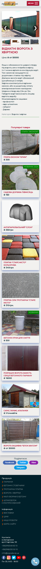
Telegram (20, 468)
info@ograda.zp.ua (10, 553)
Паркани (8, 482)
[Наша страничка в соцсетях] (4, 559)
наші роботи (10, 520)
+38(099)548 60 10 (9, 546)
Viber (33, 463)
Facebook (9, 463)
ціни (6, 517)
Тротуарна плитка (13, 489)
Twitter (23, 463)
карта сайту (10, 524)
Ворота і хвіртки (12, 493)
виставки (9, 513)
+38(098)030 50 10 (10, 549)
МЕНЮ (31, 3)
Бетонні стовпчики (14, 486)
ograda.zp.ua (10, 3)
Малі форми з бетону (15, 497)
